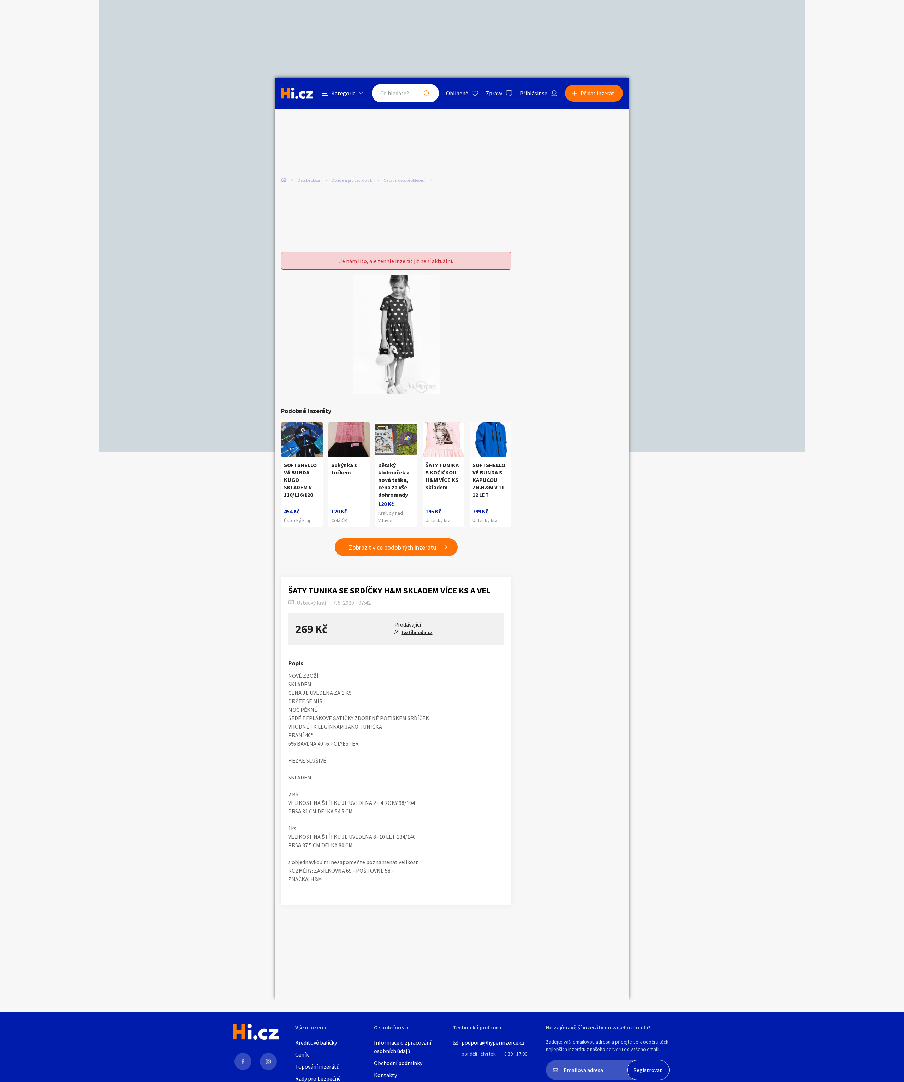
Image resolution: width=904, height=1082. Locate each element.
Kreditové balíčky (316, 1042)
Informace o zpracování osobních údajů (402, 1046)
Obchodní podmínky (398, 1062)
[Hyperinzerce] (297, 93)
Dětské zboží (309, 180)
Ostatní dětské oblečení (404, 180)
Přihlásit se (533, 93)
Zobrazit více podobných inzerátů (392, 547)
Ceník (302, 1054)
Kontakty (385, 1074)
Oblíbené (457, 93)
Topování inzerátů (317, 1066)
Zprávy (494, 93)
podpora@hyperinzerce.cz (493, 1042)
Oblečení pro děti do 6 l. (351, 180)
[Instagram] (268, 1061)
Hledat (426, 93)
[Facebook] (242, 1061)
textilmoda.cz (417, 632)
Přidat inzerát (597, 93)
